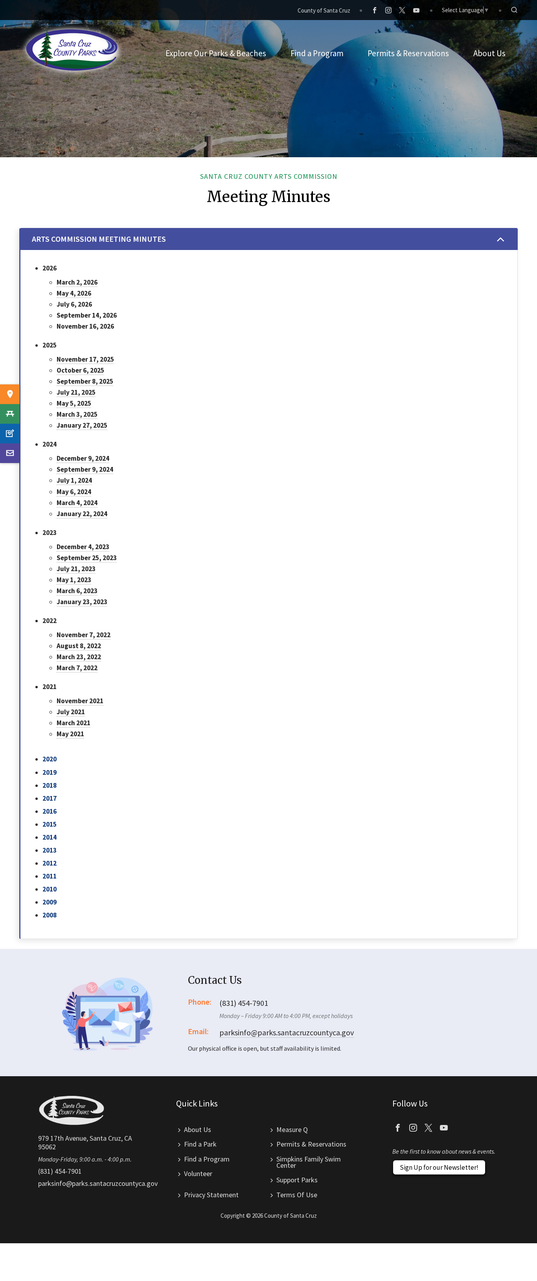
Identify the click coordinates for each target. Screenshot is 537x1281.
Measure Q (292, 1129)
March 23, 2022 (79, 656)
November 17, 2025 (85, 359)
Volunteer (198, 1173)
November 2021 (80, 701)
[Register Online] (10, 433)
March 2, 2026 (77, 282)
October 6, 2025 (80, 370)
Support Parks (297, 1179)
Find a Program (207, 1158)
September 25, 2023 (87, 557)
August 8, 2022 (79, 645)
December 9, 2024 (83, 458)
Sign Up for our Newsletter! (439, 1167)
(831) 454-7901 (60, 1171)
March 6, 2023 (77, 590)
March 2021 (73, 723)
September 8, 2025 (85, 381)
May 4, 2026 (74, 293)
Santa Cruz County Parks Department (72, 50)
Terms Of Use (296, 1194)
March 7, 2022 (77, 667)
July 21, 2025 (76, 392)
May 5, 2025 (74, 403)
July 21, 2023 (76, 568)
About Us (197, 1129)
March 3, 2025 (77, 414)
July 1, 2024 (74, 480)
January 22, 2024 (82, 513)
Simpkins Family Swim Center (308, 1162)
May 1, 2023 (74, 579)
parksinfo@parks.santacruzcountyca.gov (286, 1032)
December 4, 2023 (83, 546)
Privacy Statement (211, 1194)
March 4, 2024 (77, 502)
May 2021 (70, 734)
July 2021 (71, 712)
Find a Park (200, 1144)
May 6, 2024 (74, 491)
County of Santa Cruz (324, 10)
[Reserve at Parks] (10, 414)
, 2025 (98, 425)
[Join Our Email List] (10, 453)
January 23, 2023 (82, 601)
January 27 (73, 425)
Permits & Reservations (311, 1144)
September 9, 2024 (85, 469)
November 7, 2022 (83, 634)
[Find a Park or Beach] (10, 394)
